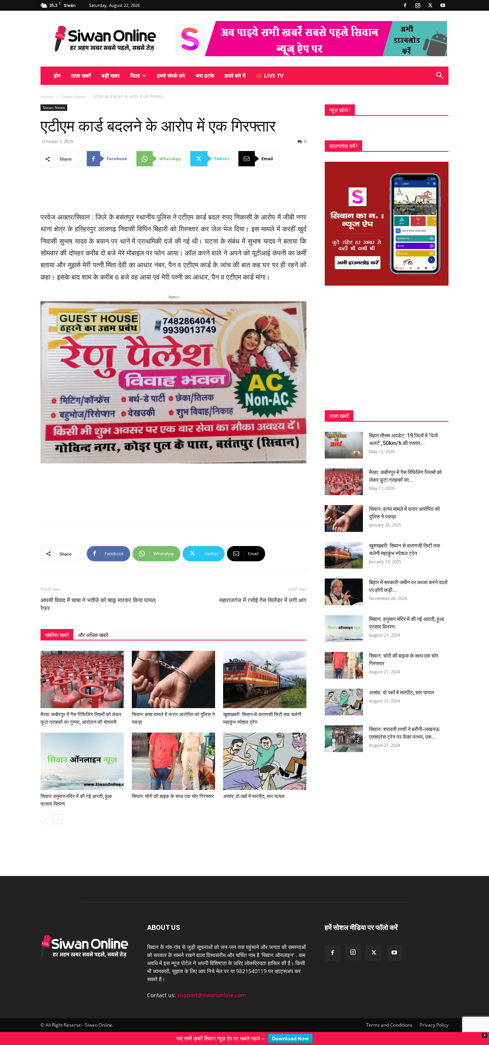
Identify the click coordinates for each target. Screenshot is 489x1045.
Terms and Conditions (389, 1012)
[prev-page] (45, 807)
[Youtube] (443, 5)
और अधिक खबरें (93, 623)
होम (57, 75)
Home (46, 96)
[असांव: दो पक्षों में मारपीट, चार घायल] (264, 749)
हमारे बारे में (235, 75)
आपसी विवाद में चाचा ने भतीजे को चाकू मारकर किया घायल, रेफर (98, 592)
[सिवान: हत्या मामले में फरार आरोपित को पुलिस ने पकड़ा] (173, 667)
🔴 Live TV (269, 75)
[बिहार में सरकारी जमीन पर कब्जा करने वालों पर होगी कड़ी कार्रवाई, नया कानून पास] (344, 592)
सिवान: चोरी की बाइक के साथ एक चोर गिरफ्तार (173, 784)
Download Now (290, 1038)
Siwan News (73, 96)
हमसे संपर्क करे (171, 75)
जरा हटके (205, 75)
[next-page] (57, 807)
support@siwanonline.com (211, 982)
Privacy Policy (434, 1012)
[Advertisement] (173, 191)
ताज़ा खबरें (81, 75)
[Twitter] (430, 5)
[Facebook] (405, 5)
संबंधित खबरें (57, 623)
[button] (439, 76)
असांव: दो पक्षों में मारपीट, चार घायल (254, 784)
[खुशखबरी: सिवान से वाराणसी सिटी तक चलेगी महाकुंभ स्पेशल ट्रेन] (264, 667)
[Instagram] (417, 5)
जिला (135, 75)
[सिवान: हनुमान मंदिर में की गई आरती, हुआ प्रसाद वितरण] (82, 749)
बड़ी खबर (111, 75)
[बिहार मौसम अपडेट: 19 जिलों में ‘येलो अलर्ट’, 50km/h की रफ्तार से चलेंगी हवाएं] (344, 445)
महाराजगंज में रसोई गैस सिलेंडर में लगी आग (262, 588)
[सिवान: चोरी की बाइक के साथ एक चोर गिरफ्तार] (173, 749)
